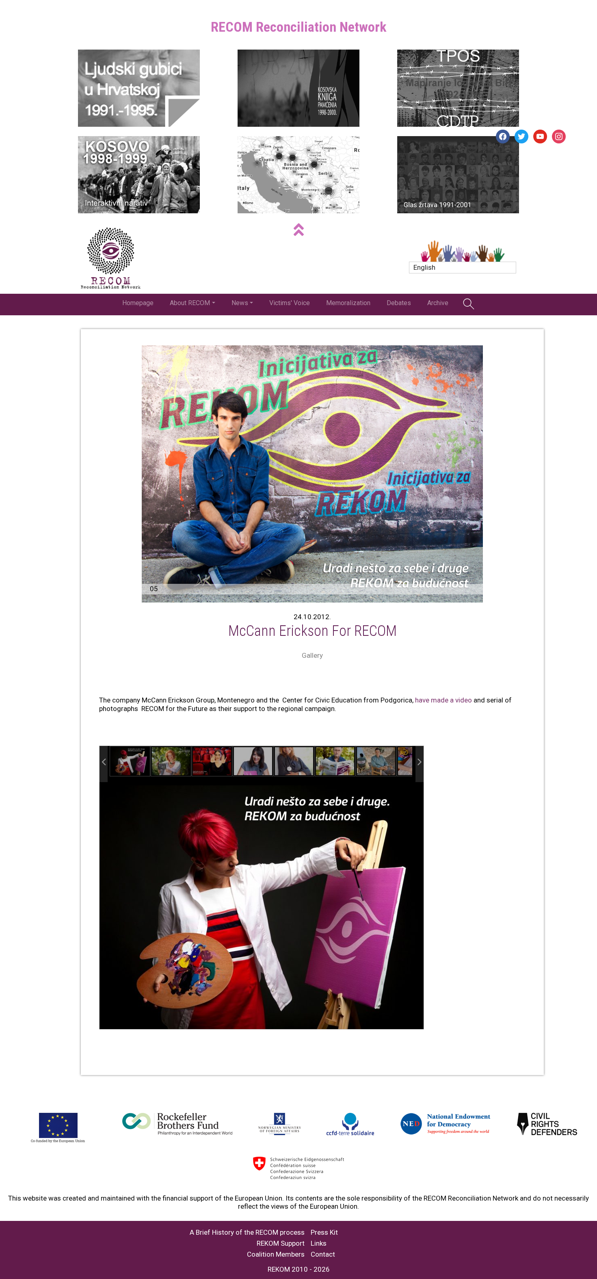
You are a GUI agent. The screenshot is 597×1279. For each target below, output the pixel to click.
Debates (399, 303)
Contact (323, 1254)
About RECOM (190, 303)
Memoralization (348, 303)
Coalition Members (276, 1254)
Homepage (138, 303)
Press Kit (324, 1232)
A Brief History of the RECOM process (247, 1232)
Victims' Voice (289, 303)
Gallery (312, 655)
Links (319, 1243)
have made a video (443, 700)
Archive (437, 303)
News (239, 303)
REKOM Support (281, 1243)
